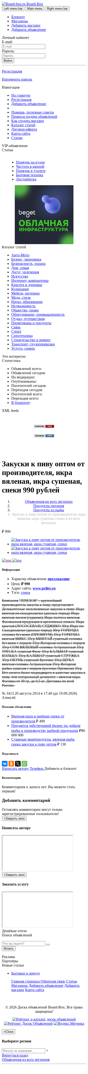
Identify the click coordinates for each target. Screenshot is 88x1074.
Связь (15, 327)
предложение (59, 579)
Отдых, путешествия (28, 319)
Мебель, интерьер (25, 293)
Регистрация (12, 71)
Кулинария (20, 289)
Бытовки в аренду (25, 973)
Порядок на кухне (30, 162)
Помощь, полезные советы (32, 112)
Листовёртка (26, 179)
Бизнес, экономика (26, 259)
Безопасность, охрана (28, 264)
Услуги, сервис (23, 348)
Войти (8, 60)
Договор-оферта (24, 129)
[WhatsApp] (24, 764)
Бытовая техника (29, 175)
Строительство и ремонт (31, 340)
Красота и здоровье (26, 285)
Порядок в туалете (31, 171)
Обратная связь (53, 981)
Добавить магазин (25, 25)
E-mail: (7, 42)
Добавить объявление (28, 30)
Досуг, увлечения (25, 272)
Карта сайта (20, 133)
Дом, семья (20, 268)
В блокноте (20, 403)
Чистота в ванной (30, 166)
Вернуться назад (15, 1055)
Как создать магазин (27, 121)
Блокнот (18, 17)
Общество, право (25, 310)
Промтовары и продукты (31, 323)
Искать (9, 948)
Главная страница (26, 981)
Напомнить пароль (17, 79)
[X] (18, 764)
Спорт (16, 331)
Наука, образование (27, 302)
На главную (20, 95)
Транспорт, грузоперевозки (33, 344)
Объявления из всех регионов (26, 1060)
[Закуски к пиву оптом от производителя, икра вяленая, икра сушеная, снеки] (48, 544)
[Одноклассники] (11, 764)
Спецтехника (22, 336)
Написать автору (16, 769)
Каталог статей (23, 125)
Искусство (19, 276)
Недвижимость (23, 306)
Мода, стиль (21, 297)
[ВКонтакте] (5, 764)
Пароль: (8, 51)
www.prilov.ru (44, 588)
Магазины (19, 21)
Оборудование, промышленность (38, 314)
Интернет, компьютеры (30, 281)
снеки (25, 592)
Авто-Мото (20, 255)
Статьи (17, 138)
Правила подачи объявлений (34, 117)
